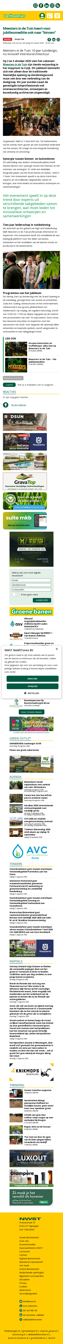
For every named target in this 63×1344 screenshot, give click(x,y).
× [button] (57, 649)
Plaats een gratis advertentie (24, 750)
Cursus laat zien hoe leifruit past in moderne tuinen (38, 796)
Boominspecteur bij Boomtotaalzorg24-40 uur (37, 701)
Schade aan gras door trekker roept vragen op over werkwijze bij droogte (38, 1117)
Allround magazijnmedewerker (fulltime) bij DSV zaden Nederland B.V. (35, 622)
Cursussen (24, 1251)
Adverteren (25, 1289)
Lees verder (10, 671)
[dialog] (32, 672)
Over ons (24, 1240)
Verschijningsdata (28, 1293)
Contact (23, 1254)
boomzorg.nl (18, 1334)
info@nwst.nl (29, 1301)
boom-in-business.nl (18, 1337)
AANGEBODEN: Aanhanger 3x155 (25, 743)
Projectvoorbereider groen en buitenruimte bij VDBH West (38, 644)
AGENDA (15, 777)
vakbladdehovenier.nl (38, 1334)
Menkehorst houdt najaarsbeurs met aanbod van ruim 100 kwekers (37, 784)
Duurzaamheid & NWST (31, 1247)
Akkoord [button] (33, 678)
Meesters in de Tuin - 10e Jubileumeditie (42, 360)
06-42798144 (30, 1310)
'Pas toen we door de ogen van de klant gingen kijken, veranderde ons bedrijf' (37, 1140)
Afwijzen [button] (32, 686)
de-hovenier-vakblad (33, 1314)
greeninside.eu (38, 1337)
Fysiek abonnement (29, 1237)
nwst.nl (51, 1337)
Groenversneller (27, 1244)
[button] (31, 693)
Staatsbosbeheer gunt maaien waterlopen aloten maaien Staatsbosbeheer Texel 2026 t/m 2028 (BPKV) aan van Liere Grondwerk (31, 929)
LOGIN (9, 384)
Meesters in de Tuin (15, 64)
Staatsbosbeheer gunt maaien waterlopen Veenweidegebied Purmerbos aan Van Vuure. (31, 872)
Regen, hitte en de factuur (37, 1126)
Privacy (23, 1282)
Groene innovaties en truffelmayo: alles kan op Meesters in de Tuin (42, 346)
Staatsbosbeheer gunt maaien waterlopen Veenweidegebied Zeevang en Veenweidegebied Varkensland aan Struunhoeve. (31, 901)
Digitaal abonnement (29, 1258)
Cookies (23, 1286)
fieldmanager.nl (12, 1330)
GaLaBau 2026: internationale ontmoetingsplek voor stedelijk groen (38, 808)
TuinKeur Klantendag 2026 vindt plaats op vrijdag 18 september (37, 832)
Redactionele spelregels (31, 1272)
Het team (24, 1265)
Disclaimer (24, 1279)
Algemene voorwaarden (31, 1275)
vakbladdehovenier (32, 1319)
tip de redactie (18, 404)
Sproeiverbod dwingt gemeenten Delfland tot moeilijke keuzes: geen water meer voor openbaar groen (38, 1104)
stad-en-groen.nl (48, 1330)
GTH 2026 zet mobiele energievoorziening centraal (38, 820)
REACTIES (9, 392)
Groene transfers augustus (37, 1090)
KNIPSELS (16, 961)
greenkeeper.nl (30, 1330)
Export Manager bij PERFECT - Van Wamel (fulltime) (38, 634)
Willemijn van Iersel (12, 43)
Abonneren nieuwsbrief (31, 1261)
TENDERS (16, 864)
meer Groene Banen (31, 711)
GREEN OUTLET (20, 738)
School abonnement (29, 1268)
